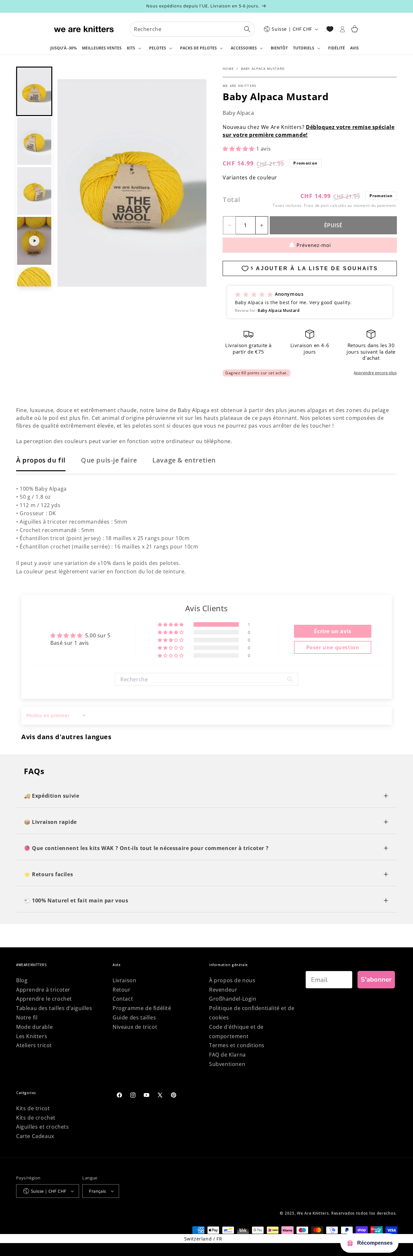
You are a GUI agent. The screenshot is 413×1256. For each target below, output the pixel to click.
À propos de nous (232, 980)
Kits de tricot (33, 1108)
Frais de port (316, 205)
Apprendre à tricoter (43, 989)
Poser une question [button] (332, 647)
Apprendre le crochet (44, 998)
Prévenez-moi (314, 245)
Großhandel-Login (233, 998)
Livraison (124, 980)
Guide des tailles (134, 1017)
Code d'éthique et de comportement (236, 1031)
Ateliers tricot (34, 1045)
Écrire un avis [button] (332, 631)
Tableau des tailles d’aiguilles (54, 1008)
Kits (131, 48)
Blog (21, 980)
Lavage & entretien (184, 460)
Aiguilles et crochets (42, 1126)
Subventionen (227, 1064)
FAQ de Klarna (227, 1054)
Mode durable (34, 1026)
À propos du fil (40, 460)
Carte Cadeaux (35, 1136)
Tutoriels (303, 48)
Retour (122, 989)
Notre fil (26, 1017)
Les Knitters (31, 1036)
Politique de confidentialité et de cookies (251, 1013)
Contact (123, 998)
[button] (135, 48)
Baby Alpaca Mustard (263, 68)
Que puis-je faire (109, 460)
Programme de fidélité (142, 1008)
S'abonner (376, 979)
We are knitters (240, 85)
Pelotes (157, 48)
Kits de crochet (35, 1117)
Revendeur (223, 989)
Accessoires (244, 48)
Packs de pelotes (198, 48)
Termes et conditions (237, 1045)
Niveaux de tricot (135, 1026)
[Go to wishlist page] (330, 29)
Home (228, 68)
